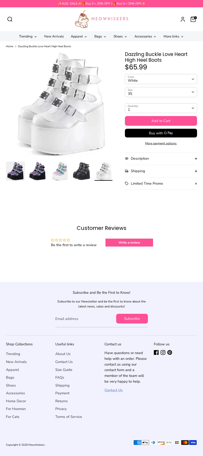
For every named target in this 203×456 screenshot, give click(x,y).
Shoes (119, 36)
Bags (98, 36)
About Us (63, 353)
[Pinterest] (169, 352)
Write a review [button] (129, 242)
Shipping (62, 385)
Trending (26, 36)
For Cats (12, 416)
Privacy (61, 408)
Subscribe (132, 318)
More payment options (161, 143)
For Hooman (16, 408)
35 (130, 93)
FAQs (59, 377)
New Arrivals (54, 36)
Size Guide (63, 369)
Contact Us (64, 361)
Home (9, 46)
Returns (61, 401)
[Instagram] (163, 352)
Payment (62, 393)
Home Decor (16, 401)
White (133, 80)
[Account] (183, 19)
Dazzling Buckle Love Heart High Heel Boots (44, 46)
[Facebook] (156, 352)
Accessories (143, 36)
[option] (59, 107)
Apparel (77, 36)
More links (172, 36)
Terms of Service (68, 416)
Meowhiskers (36, 445)
